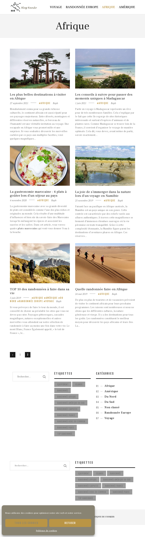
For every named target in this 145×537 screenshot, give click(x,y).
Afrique (45, 103)
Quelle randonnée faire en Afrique (101, 289)
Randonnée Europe (31, 301)
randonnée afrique (66, 396)
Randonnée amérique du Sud (71, 403)
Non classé (112, 407)
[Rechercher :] (40, 465)
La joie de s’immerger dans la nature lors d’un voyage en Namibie (103, 194)
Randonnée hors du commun (71, 421)
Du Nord (110, 396)
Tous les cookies (26, 523)
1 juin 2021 (80, 103)
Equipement (62, 384)
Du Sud (109, 402)
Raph (55, 103)
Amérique (51, 297)
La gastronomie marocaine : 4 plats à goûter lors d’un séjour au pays (38, 194)
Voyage (49, 301)
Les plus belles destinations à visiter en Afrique (38, 96)
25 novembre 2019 (84, 200)
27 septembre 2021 (19, 103)
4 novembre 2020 (18, 200)
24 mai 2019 (81, 294)
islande (78, 384)
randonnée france (66, 415)
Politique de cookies (46, 530)
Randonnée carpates (67, 409)
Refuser (70, 523)
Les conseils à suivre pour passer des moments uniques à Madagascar (103, 96)
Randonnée (62, 390)
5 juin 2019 (15, 297)
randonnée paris (65, 427)
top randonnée (64, 433)
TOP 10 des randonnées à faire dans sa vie (39, 291)
